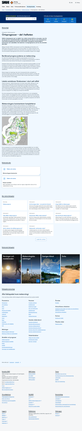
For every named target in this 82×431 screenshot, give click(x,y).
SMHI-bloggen (32, 377)
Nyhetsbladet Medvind (34, 418)
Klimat (7, 6)
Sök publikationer (33, 417)
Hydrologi (56, 21)
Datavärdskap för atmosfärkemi (62, 406)
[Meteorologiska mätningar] (38, 281)
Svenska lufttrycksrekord (34, 324)
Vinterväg (10, 421)
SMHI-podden (32, 379)
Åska (3, 306)
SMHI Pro (10, 417)
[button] (71, 2)
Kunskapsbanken (31, 6)
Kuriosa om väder (59, 318)
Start (3, 9)
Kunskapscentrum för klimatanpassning (64, 375)
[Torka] (77, 281)
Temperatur (4, 303)
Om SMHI (31, 375)
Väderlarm (11, 423)
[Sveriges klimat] (57, 281)
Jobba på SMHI (32, 374)
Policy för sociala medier (34, 406)
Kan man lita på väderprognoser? (64, 215)
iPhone (63, 413)
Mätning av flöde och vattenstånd (9, 333)
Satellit (3, 345)
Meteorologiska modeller (7, 341)
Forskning (38, 6)
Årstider (57, 303)
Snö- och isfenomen (33, 308)
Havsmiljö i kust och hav (60, 374)
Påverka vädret (58, 324)
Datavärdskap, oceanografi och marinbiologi (65, 404)
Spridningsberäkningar (7, 347)
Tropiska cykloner (33, 303)
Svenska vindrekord (33, 322)
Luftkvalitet (57, 377)
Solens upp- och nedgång (8, 324)
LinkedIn (17, 362)
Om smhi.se (4, 402)
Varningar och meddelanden (8, 349)
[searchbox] (19, 18)
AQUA (9, 413)
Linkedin (37, 402)
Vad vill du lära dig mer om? (18, 16)
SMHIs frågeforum (12, 387)
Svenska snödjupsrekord (34, 326)
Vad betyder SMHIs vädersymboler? (38, 215)
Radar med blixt (7, 182)
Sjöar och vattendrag (60, 381)
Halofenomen (32, 310)
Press (3, 385)
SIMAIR (57, 379)
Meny (78, 2)
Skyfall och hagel (32, 306)
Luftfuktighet (5, 312)
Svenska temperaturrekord (35, 328)
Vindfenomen (32, 304)
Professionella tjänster (20, 6)
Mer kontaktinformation (7, 389)
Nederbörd (4, 316)
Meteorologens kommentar (10, 173)
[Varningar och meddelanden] (18, 281)
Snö (3, 325)
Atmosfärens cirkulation (60, 312)
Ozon (3, 318)
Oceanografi (64, 21)
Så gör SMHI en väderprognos (63, 204)
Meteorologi (18, 9)
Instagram (37, 404)
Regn (3, 320)
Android (63, 415)
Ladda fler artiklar (41, 239)
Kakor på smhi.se (6, 398)
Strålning (4, 322)
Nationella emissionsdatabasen (62, 396)
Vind (3, 308)
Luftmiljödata (58, 400)
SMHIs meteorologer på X (41, 400)
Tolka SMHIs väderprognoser (10, 215)
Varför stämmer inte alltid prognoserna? (12, 228)
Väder (3, 6)
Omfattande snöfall (33, 339)
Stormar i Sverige (32, 341)
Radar (3, 343)
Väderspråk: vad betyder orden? (37, 228)
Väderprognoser (25, 9)
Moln (30, 314)
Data (12, 6)
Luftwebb (63, 398)
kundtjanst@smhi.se (9, 382)
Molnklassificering (33, 312)
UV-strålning (5, 304)
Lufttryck (4, 314)
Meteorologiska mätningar (8, 331)
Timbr (9, 419)
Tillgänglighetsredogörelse (8, 396)
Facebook (12, 362)
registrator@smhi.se (9, 384)
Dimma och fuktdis (6, 310)
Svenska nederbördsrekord (35, 331)
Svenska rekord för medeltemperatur (37, 330)
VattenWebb (58, 402)
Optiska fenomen (33, 316)
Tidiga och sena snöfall (34, 337)
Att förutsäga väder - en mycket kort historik (40, 204)
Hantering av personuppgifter (9, 400)
